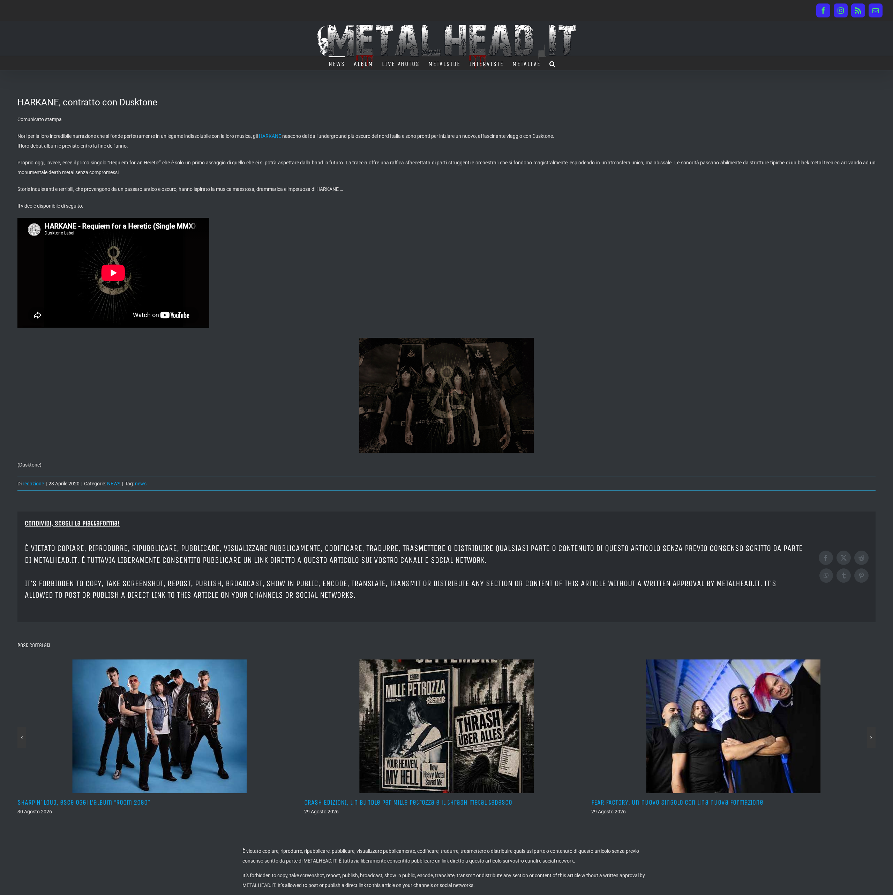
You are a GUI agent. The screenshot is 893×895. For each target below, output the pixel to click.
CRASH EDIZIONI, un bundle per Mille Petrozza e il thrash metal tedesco (121, 802)
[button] (552, 63)
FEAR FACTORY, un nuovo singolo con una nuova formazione (390, 802)
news (141, 483)
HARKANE (270, 136)
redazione (33, 483)
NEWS (113, 483)
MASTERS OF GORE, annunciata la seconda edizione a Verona (677, 802)
